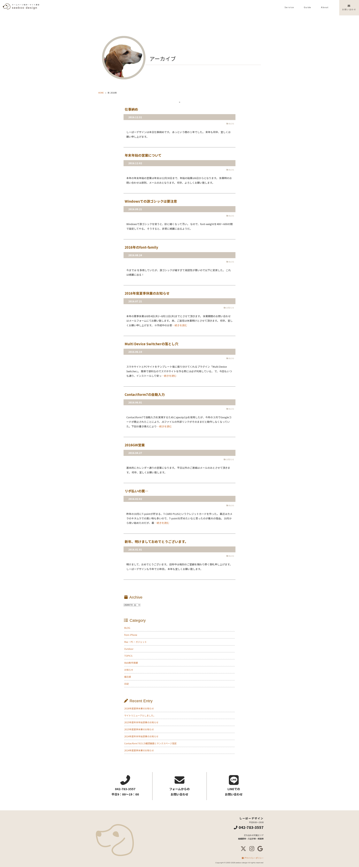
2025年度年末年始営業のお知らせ (141, 722)
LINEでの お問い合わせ (234, 791)
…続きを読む (179, 325)
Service (289, 7)
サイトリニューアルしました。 (140, 715)
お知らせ (128, 669)
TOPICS (128, 655)
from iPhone (130, 634)
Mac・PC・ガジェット (135, 641)
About (325, 7)
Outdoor (128, 648)
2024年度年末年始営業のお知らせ (141, 736)
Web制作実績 (131, 662)
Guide (307, 7)
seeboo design (26, 6)
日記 (126, 683)
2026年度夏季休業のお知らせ (139, 708)
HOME (101, 92)
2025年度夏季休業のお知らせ (139, 729)
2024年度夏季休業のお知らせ (139, 750)
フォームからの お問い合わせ (179, 791)
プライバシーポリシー (254, 857)
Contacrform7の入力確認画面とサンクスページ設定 (150, 743)
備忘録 (127, 676)
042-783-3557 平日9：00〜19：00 (125, 791)
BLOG (127, 627)
